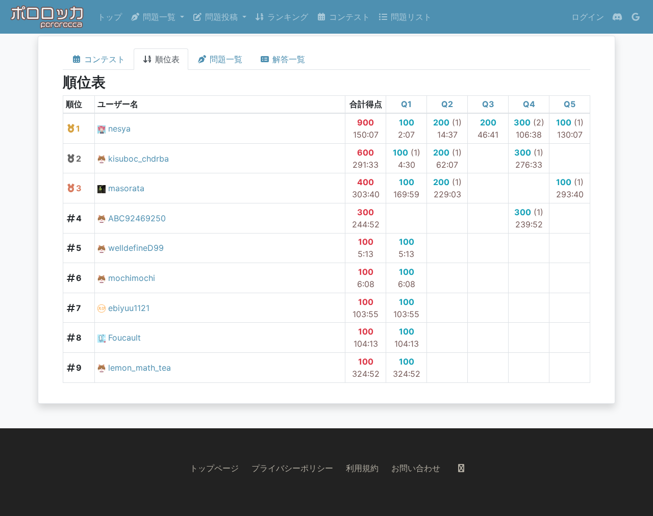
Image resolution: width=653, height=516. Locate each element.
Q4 (529, 104)
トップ (109, 17)
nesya (119, 128)
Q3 (488, 104)
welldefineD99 (136, 248)
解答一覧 (287, 59)
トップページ (214, 468)
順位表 (166, 59)
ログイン (587, 17)
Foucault (124, 337)
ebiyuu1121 (128, 308)
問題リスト (410, 17)
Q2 (447, 104)
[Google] (635, 17)
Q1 (406, 104)
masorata (126, 188)
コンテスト (348, 17)
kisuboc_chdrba (138, 158)
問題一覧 (224, 59)
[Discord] (617, 17)
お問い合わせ (415, 468)
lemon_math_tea (139, 368)
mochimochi (131, 278)
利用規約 (362, 468)
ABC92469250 (137, 218)
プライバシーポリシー (292, 468)
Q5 (569, 104)
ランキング (286, 17)
